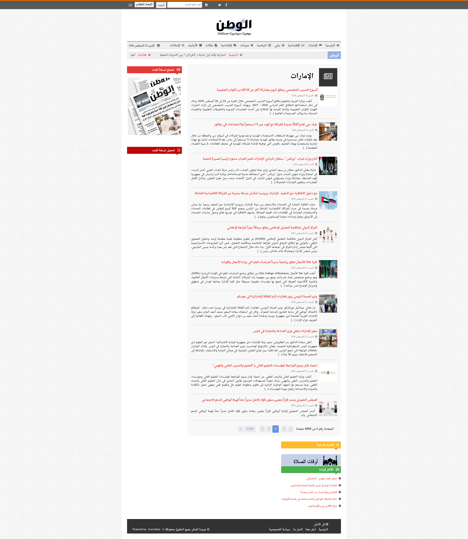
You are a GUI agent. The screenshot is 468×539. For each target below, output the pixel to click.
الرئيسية (330, 45)
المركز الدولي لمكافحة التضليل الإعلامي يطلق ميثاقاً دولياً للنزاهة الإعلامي (272, 228)
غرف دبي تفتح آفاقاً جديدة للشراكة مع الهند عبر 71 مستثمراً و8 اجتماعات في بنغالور (265, 124)
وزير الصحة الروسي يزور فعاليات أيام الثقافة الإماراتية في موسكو (277, 296)
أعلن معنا (310, 529)
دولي (278, 45)
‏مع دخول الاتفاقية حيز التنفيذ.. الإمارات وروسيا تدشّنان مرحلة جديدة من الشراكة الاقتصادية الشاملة (256, 193)
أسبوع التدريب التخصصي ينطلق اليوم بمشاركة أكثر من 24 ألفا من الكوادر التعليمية (267, 90)
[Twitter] (219, 5)
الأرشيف (193, 45)
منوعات (245, 45)
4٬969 (250, 429)
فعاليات (167, 55)
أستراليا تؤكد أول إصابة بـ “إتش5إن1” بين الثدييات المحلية (218, 55)
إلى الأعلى (320, 524)
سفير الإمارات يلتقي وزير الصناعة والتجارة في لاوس (285, 331)
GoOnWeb (154, 529)
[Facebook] (226, 5)
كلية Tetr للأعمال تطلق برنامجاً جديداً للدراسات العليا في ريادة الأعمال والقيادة (269, 262)
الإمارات (313, 45)
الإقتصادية (294, 45)
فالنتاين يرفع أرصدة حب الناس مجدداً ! (318, 492)
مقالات (209, 45)
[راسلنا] (130, 5)
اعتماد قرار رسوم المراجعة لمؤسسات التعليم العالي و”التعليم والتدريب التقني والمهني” (265, 365)
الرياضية (262, 45)
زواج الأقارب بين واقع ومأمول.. (322, 506)
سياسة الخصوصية (279, 529)
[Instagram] (206, 5)
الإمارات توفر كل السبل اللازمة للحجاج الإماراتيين (313, 486)
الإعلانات (175, 45)
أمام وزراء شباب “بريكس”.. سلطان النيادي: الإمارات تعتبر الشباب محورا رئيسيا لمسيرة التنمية (260, 159)
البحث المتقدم (144, 4)
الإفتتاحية (227, 45)
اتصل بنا (298, 529)
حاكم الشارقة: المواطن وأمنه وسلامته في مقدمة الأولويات (309, 499)
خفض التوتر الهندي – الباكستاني (322, 479)
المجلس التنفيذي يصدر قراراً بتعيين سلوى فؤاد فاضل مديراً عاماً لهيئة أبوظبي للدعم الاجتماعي (259, 400)
